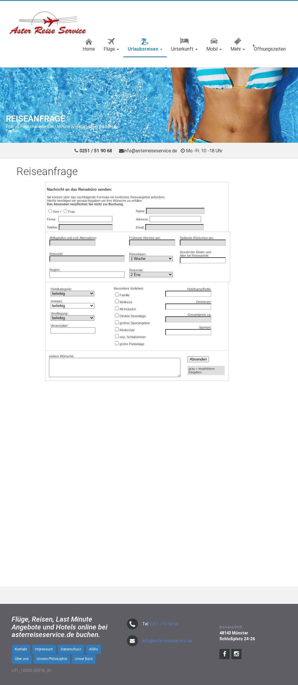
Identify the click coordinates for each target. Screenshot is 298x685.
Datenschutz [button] (71, 649)
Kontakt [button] (21, 649)
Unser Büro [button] (84, 659)
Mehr (236, 49)
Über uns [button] (22, 659)
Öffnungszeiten (270, 49)
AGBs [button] (93, 649)
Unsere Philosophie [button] (52, 659)
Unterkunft (183, 49)
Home (89, 49)
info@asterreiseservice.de (150, 151)
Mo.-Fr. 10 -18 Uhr (205, 151)
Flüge (110, 49)
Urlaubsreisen (143, 49)
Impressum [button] (44, 649)
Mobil (212, 49)
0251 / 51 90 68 (164, 624)
